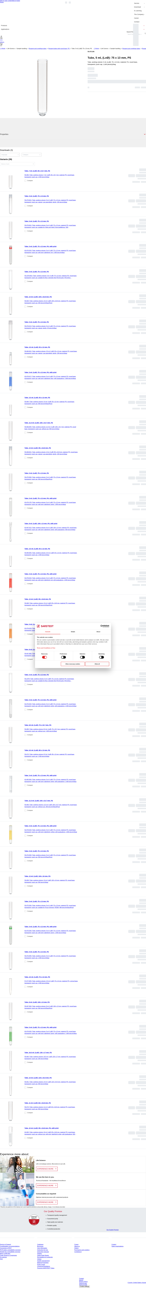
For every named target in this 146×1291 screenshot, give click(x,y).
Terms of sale (83, 1284)
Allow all (97, 664)
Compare (30, 180)
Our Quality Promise (113, 1230)
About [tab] (98, 631)
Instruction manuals (43, 1251)
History (76, 1248)
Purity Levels (41, 1264)
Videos (39, 1259)
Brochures (40, 1246)
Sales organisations (117, 1246)
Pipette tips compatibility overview (10, 1251)
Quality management (43, 1261)
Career (76, 1244)
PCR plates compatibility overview (10, 1250)
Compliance (78, 1251)
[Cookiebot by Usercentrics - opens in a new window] (101, 626)
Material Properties (42, 1262)
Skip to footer (16, 0)
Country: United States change (137, 1282)
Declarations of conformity (45, 1257)
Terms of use (83, 1283)
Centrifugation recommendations (10, 1246)
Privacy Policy (83, 1281)
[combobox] (10, 154)
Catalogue (40, 1244)
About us (77, 1246)
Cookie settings (84, 1286)
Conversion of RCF (6, 1248)
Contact (114, 1244)
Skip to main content (6, 0)
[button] (1, 37)
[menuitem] (139, 3)
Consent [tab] (47, 631)
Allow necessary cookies (72, 664)
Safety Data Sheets (43, 1255)
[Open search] (145, 33)
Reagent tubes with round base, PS (59, 48)
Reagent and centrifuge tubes (37, 48)
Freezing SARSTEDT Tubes (45, 1268)
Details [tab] (73, 631)
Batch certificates (5, 1253)
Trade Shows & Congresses (8, 1255)
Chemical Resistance (43, 1266)
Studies (39, 1253)
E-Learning (3, 1257)
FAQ (1, 1259)
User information (42, 1248)
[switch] (63, 657)
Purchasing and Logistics (81, 1250)
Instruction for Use (42, 1250)
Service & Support (5, 1244)
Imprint (81, 1280)
